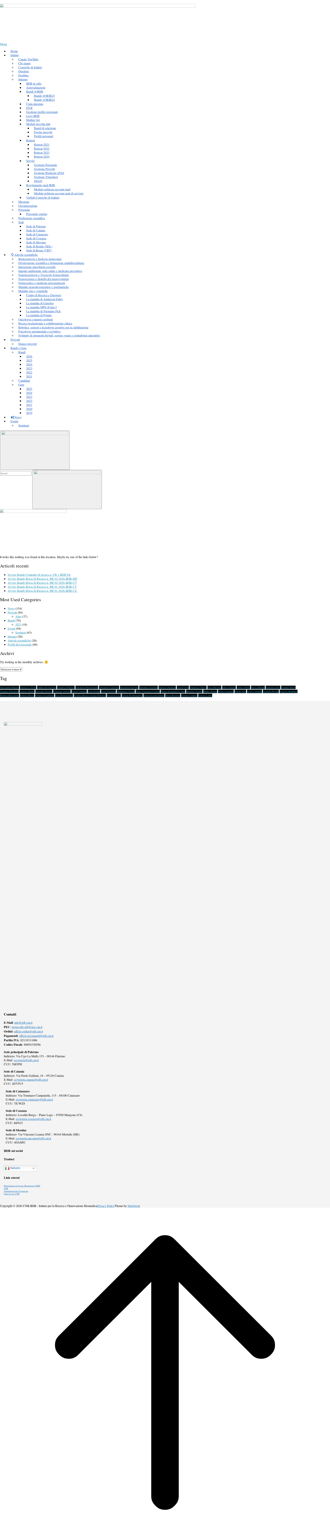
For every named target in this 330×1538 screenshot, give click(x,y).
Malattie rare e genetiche (33, 291)
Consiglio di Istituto (30, 67)
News (11, 608)
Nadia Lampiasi (226, 691)
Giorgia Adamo (27, 691)
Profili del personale (20, 644)
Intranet (12, 636)
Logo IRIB (33, 116)
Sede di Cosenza (36, 238)
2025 (29, 360)
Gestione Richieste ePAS (49, 173)
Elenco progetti (27, 344)
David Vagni (183, 687)
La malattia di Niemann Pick (43, 311)
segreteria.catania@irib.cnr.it (31, 1080)
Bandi (22, 352)
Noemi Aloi (240, 691)
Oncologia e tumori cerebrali (35, 319)
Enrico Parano (229, 687)
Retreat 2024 (41, 156)
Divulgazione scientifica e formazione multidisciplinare (51, 263)
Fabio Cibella (243, 687)
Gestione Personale (45, 165)
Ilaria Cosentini (79, 691)
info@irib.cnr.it (23, 1023)
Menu (3, 44)
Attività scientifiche (19, 640)
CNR (6, 1188)
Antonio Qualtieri (167, 687)
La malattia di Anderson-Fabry (44, 299)
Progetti (12, 612)
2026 (29, 356)
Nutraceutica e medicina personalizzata (41, 283)
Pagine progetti (43, 132)
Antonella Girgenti (129, 687)
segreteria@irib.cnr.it (26, 1060)
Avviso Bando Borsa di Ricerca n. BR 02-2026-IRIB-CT (42, 583)
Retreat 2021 (41, 144)
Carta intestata (34, 104)
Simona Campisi (189, 695)
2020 (29, 409)
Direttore (23, 71)
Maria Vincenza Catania (148, 691)
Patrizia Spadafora (289, 691)
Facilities (23, 75)
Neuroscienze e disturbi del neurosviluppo (43, 279)
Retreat (30, 140)
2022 (29, 372)
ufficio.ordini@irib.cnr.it (28, 1031)
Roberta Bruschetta (9, 695)
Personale (24, 210)
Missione (23, 202)
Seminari (23, 425)
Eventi (11, 628)
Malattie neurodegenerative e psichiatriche (43, 287)
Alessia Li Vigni (28, 687)
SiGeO (38, 181)
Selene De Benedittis (132, 695)
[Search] (67, 489)
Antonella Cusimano (109, 687)
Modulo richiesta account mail (52, 189)
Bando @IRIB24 (44, 100)
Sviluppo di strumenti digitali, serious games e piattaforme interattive (59, 335)
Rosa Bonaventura (64, 695)
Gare (21, 384)
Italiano (15, 1168)
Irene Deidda (94, 691)
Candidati (24, 380)
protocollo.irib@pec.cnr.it (27, 1027)
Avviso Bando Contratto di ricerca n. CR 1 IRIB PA (39, 575)
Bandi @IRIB (34, 91)
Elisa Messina (214, 687)
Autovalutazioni (35, 87)
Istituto (15, 55)
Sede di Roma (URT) (39, 250)
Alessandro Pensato (9, 687)
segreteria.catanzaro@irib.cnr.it (34, 1099)
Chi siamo (24, 63)
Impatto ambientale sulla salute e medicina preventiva (50, 271)
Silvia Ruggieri (172, 695)
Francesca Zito (273, 687)
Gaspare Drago (288, 687)
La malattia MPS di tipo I (41, 307)
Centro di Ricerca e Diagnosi (43, 295)
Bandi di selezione (45, 128)
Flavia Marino (258, 687)
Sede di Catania (35, 230)
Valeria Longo (205, 695)
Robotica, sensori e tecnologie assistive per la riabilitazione (53, 327)
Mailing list (33, 120)
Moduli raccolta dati (38, 124)
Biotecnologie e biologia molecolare (40, 259)
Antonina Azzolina (148, 687)
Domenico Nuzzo (198, 687)
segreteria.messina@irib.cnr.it (33, 1138)
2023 (29, 368)
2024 (29, 364)
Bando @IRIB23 (44, 96)
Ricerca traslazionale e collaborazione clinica (45, 323)
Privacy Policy (106, 1206)
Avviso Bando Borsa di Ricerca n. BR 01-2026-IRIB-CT (42, 587)
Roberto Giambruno (44, 695)
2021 (29, 376)
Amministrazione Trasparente (16, 1191)
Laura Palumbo (108, 691)
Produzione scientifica (31, 218)
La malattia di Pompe (39, 315)
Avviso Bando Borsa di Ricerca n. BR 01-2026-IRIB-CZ (42, 591)
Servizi (30, 161)
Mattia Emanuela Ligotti (173, 691)
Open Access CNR (11, 1193)
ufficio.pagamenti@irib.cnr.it (36, 1036)
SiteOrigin (134, 1206)
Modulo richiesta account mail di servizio (58, 193)
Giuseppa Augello (62, 691)
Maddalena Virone (126, 691)
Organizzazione (27, 206)
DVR (29, 108)
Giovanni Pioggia (43, 691)
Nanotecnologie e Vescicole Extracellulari (43, 275)
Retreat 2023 (41, 152)
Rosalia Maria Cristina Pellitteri (90, 695)
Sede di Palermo (36, 226)
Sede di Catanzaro (37, 234)
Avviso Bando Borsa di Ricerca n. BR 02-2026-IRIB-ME (42, 579)
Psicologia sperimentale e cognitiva (39, 331)
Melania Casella (194, 691)
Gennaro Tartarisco (9, 691)
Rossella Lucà (114, 695)
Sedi (21, 222)
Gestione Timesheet (46, 177)
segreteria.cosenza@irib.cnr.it (33, 1119)
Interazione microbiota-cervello (37, 267)
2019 (29, 413)
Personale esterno (36, 214)
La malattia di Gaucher (40, 303)
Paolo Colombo (254, 691)
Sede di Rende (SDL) (39, 246)
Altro (18, 616)
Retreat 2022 (41, 148)
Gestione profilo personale (42, 112)
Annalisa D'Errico (66, 687)
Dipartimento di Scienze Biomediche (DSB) (22, 1185)
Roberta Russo (27, 695)
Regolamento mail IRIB (40, 185)
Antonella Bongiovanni (86, 687)
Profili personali (43, 136)
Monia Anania (210, 691)
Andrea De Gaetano (46, 687)
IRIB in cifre (33, 83)
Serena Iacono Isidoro (153, 695)
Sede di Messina (36, 242)
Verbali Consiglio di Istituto (42, 197)
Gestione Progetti (44, 169)
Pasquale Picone (271, 691)
